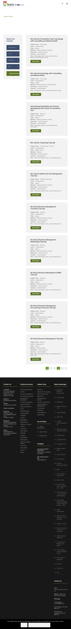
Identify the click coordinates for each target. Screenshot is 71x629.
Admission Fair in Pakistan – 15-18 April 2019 (61, 517)
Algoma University (25, 406)
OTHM (22, 392)
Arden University (25, 404)
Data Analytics (41, 412)
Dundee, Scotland (25, 424)
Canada (22, 435)
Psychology (40, 408)
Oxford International (26, 394)
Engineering (40, 415)
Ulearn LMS (43, 432)
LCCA (22, 409)
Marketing (40, 396)
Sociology (40, 410)
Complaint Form (61, 444)
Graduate (23, 415)
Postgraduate (24, 413)
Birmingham (23, 420)
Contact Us (60, 568)
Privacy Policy (60, 435)
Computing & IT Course (42, 399)
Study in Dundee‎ (61, 412)
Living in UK (60, 417)
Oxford (22, 426)
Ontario (22, 450)
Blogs (58, 469)
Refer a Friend (60, 459)
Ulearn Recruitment (41, 427)
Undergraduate (24, 411)
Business (40, 389)
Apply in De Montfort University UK (60, 391)
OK (24, 625)
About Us (59, 564)
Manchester (24, 422)
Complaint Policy (61, 439)
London (22, 417)
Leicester (23, 429)
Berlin (22, 452)
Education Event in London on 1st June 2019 (62, 529)
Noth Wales (23, 431)
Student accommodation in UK (62, 423)
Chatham (23, 433)
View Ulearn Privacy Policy (39, 625)
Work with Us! (60, 480)
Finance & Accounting (43, 392)
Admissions (60, 402)
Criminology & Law (42, 394)
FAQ (58, 572)
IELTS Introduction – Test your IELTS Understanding (62, 494)
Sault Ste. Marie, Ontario (25, 442)
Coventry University (26, 389)
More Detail (35, 61)
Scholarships (60, 397)
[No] (69, 624)
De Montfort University (24, 399)
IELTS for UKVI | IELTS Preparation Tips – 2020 (62, 486)
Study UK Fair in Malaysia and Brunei (61, 543)
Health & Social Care (43, 402)
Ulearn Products (61, 454)
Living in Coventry (61, 523)
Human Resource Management (42, 405)
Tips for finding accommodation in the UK (62, 551)
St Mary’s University (26, 402)
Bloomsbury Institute (26, 396)
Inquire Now (43, 435)
